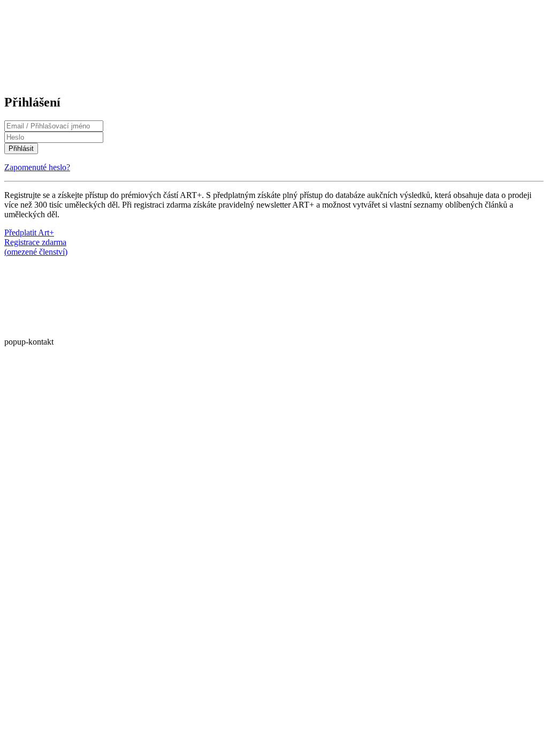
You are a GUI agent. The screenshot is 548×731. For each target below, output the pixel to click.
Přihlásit (21, 148)
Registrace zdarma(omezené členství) (35, 247)
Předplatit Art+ (29, 232)
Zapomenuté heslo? (37, 167)
